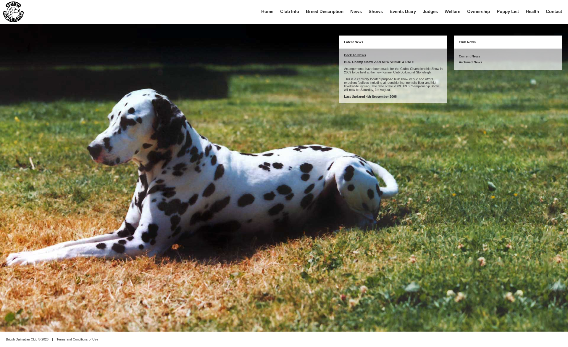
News (356, 11)
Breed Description (324, 11)
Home (267, 11)
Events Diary (403, 11)
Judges (430, 11)
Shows (376, 11)
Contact (554, 11)
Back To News (355, 55)
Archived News (470, 62)
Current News (469, 56)
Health (532, 11)
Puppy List (508, 11)
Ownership (478, 11)
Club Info (289, 11)
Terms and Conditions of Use (77, 339)
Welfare (452, 11)
